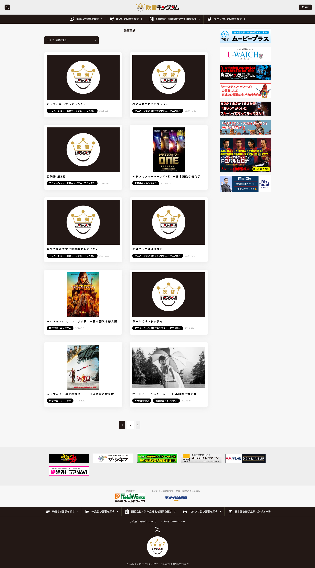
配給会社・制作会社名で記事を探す (176, 19)
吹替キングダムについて (144, 521)
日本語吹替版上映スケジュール (253, 511)
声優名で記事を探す (87, 19)
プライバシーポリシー (174, 521)
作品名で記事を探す (127, 19)
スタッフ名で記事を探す (228, 19)
